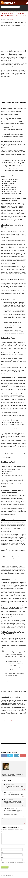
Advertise (6, 872)
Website (2, 857)
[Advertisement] (12, 38)
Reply (24, 789)
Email (2, 852)
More (27, 3)
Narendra (11, 19)
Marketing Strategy (13, 720)
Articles (5, 17)
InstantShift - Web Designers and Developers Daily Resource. (8, 2)
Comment (2, 831)
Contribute (15, 872)
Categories (10, 872)
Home (2, 872)
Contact (19, 872)
